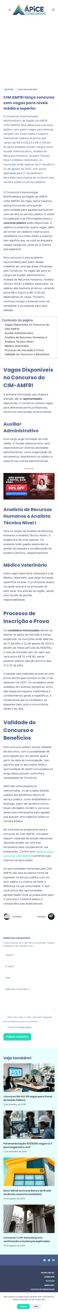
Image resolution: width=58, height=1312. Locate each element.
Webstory (49, 1285)
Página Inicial (48, 1273)
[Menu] (53, 9)
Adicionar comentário (18, 989)
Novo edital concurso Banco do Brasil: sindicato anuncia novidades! (27, 1192)
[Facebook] (53, 1260)
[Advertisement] (29, 57)
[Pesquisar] (10, 10)
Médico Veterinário (17, 345)
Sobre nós (49, 1277)
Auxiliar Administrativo (19, 333)
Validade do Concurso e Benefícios (27, 354)
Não (36, 1306)
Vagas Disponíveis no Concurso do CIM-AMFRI (27, 326)
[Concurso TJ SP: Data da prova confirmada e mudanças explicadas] (28, 1219)
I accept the (19, 1027)
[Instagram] (44, 1260)
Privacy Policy (25, 1027)
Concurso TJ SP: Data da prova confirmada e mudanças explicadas (26, 1239)
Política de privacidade (43, 1289)
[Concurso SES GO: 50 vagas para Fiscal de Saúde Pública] (28, 1077)
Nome (10, 955)
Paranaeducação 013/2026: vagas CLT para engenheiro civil (27, 1145)
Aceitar (23, 1306)
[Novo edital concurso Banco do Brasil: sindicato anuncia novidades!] (28, 1172)
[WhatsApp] (49, 1260)
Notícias (9, 89)
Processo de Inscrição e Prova (24, 350)
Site (8, 977)
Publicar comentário (17, 1036)
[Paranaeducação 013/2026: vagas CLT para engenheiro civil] (28, 1124)
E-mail (10, 966)
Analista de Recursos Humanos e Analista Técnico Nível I (26, 339)
